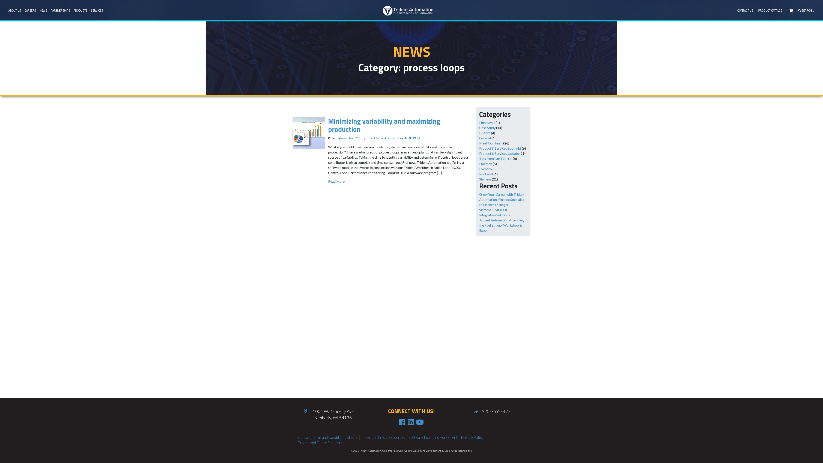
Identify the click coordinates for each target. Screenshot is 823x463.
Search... (807, 10)
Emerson (485, 164)
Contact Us (745, 10)
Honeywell (487, 122)
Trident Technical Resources (383, 437)
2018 (359, 138)
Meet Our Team (491, 143)
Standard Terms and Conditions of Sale (327, 437)
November (346, 138)
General (485, 138)
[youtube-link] (420, 422)
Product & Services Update (499, 153)
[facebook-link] (402, 422)
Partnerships (60, 10)
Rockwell (486, 174)
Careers (30, 10)
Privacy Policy (472, 437)
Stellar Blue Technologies (458, 450)
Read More (336, 181)
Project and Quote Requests (320, 442)
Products (80, 10)
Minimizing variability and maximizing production (384, 125)
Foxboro (485, 169)
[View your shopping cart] (791, 10)
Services (97, 10)
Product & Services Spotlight (500, 148)
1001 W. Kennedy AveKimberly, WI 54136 (333, 414)
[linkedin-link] (411, 422)
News (43, 10)
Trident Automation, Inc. (380, 138)
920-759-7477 (496, 411)
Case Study (487, 128)
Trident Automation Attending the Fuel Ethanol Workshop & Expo (501, 225)
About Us (14, 10)
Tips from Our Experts (495, 158)
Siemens (485, 179)
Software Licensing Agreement (433, 437)
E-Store (484, 133)
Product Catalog (770, 10)
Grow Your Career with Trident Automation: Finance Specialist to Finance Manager (501, 199)
